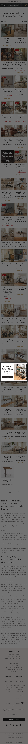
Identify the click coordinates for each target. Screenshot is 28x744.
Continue (7, 377)
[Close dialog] (26, 364)
